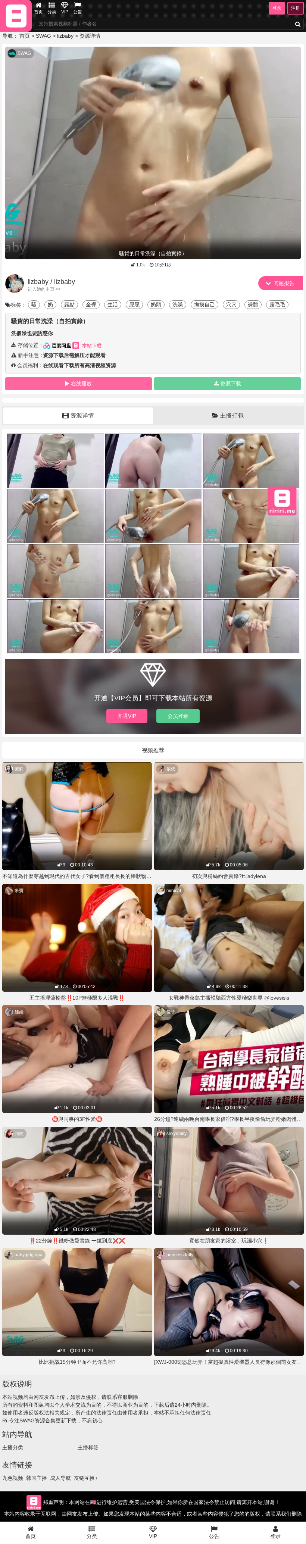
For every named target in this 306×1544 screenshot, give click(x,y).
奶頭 (156, 304)
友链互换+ (86, 1478)
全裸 (91, 304)
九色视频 (12, 1478)
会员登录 (178, 716)
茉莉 (19, 769)
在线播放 (81, 384)
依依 (170, 769)
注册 (295, 8)
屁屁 (134, 304)
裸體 (253, 304)
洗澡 (177, 304)
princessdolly (179, 1254)
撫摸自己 (204, 304)
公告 (77, 12)
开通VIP (127, 716)
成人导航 (60, 1478)
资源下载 (230, 384)
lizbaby (65, 36)
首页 (38, 12)
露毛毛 (277, 304)
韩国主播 (36, 1478)
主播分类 (12, 1447)
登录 (276, 8)
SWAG (43, 36)
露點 (69, 304)
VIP (64, 12)
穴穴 (231, 304)
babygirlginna (29, 1254)
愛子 (170, 1012)
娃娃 (19, 1012)
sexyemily (176, 1133)
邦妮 (19, 1133)
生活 (112, 304)
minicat (173, 890)
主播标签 (88, 1447)
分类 (51, 12)
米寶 (19, 890)
